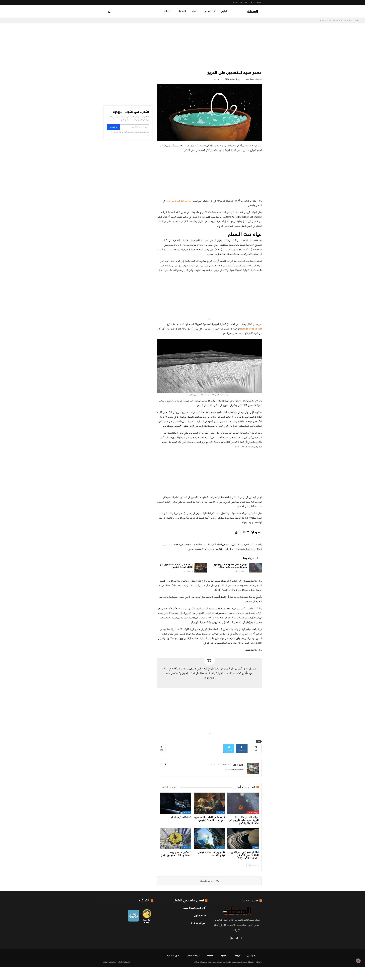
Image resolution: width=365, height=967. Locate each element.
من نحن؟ (257, 2)
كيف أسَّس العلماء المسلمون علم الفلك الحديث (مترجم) (176, 566)
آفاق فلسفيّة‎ (173, 955)
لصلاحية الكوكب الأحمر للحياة (178, 201)
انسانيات (182, 11)
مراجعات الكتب (253, 812)
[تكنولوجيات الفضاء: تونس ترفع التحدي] (209, 838)
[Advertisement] (209, 46)
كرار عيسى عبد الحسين (194, 908)
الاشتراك (113, 127)
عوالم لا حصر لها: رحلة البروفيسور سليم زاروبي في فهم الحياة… (231, 566)
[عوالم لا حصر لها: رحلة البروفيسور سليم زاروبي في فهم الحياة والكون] (255, 568)
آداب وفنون (209, 11)
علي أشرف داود (198, 923)
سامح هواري (200, 915)
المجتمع (210, 955)
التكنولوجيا (220, 847)
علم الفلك (220, 812)
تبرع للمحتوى (236, 2)
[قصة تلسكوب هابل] (175, 803)
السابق (255, 865)
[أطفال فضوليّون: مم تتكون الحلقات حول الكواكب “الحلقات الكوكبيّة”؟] (243, 838)
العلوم (224, 11)
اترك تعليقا (207, 880)
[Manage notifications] (358, 960)
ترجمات (167, 11)
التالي (249, 865)
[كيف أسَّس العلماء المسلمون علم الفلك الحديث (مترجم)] (200, 568)
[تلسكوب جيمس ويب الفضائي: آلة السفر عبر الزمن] (175, 838)
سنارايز (196, 962)
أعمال (194, 11)
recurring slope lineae (250, 329)
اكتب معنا (248, 2)
